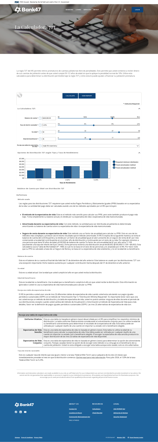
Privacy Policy (38, 437)
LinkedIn (20, 412)
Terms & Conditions (27, 437)
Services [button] (87, 10)
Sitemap (17, 437)
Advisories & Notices (120, 413)
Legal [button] (116, 404)
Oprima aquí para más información (90, 357)
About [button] (96, 10)
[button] (79, 108)
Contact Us (73, 409)
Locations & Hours (75, 413)
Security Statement (120, 417)
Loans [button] (78, 10)
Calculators (96, 409)
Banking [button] (69, 10)
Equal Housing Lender (136, 437)
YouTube (25, 412)
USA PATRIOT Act (119, 409)
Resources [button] (97, 404)
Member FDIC (121, 437)
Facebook (16, 412)
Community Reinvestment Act (79, 417)
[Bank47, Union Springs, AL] (28, 10)
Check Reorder (97, 413)
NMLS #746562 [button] (74, 420)
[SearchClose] (125, 10)
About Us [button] (74, 404)
